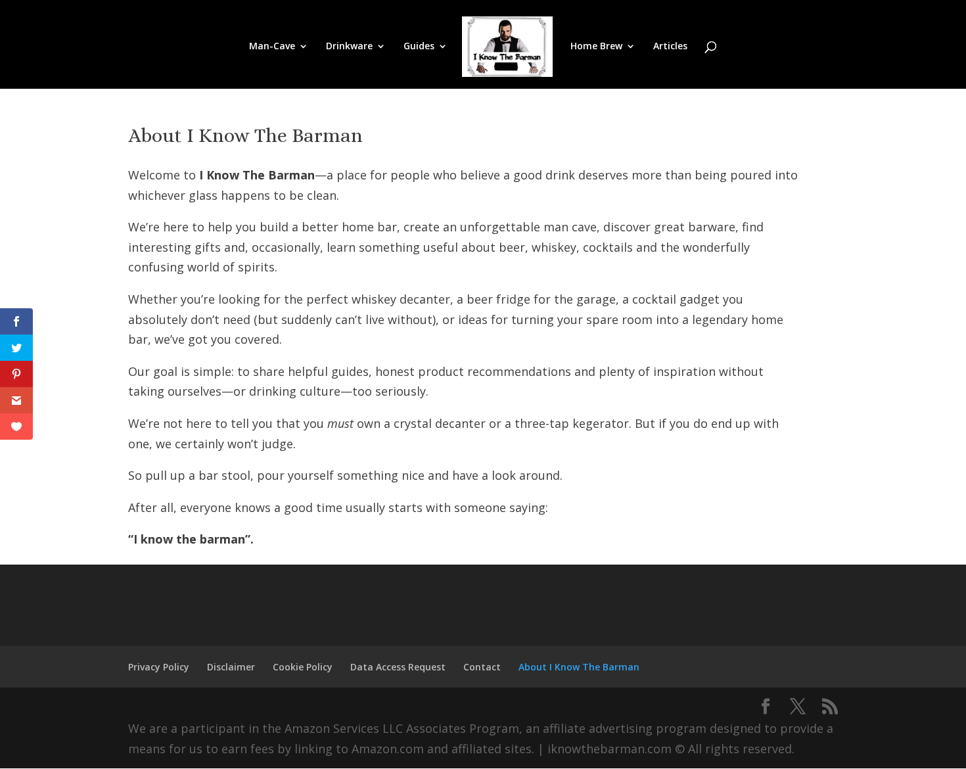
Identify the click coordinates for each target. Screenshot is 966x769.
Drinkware (349, 46)
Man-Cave (272, 46)
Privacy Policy (158, 667)
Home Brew (596, 46)
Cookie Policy (303, 667)
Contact (482, 667)
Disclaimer (231, 667)
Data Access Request (398, 667)
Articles (670, 46)
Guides (418, 46)
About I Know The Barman (578, 667)
